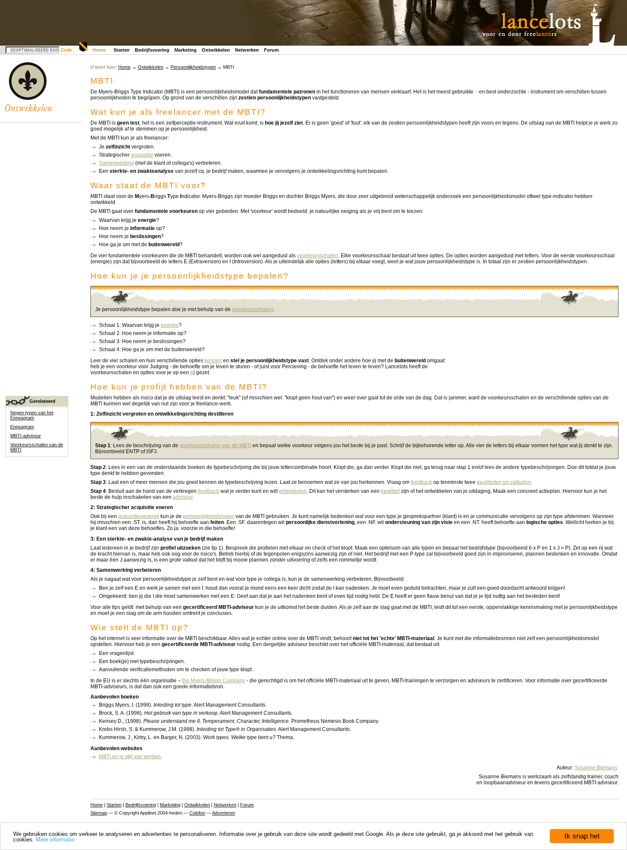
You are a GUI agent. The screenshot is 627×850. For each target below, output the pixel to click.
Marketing (185, 49)
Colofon (197, 812)
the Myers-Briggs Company (213, 681)
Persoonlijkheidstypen (193, 67)
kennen (213, 361)
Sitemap (98, 812)
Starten (121, 49)
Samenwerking (116, 163)
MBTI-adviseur (25, 435)
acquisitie (142, 155)
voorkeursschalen (317, 256)
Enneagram (22, 426)
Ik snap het (582, 836)
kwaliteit (390, 491)
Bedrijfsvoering (152, 49)
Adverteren (223, 812)
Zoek (66, 49)
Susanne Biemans (596, 768)
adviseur (182, 497)
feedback (421, 482)
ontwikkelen (293, 491)
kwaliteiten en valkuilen (504, 482)
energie (170, 325)
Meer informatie (55, 839)
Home (99, 49)
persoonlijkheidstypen (208, 516)
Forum (271, 49)
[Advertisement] (40, 255)
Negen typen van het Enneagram (31, 415)
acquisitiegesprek (138, 516)
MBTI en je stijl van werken (130, 757)
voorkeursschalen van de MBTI (215, 445)
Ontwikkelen (216, 49)
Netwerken (247, 49)
